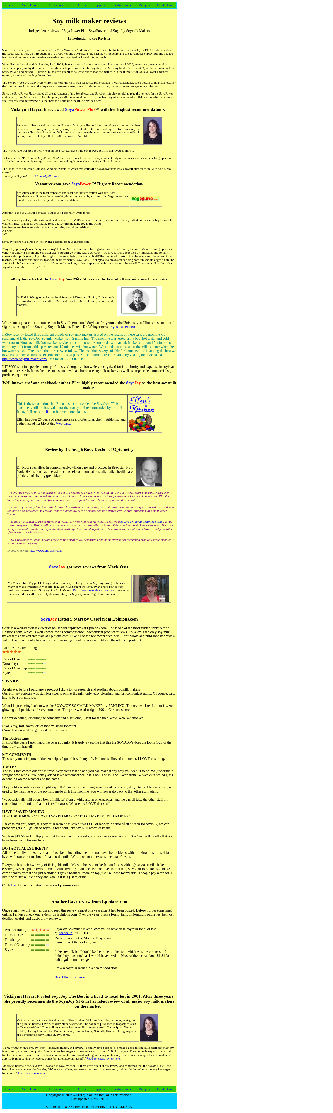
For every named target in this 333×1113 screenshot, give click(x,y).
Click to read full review (45, 176)
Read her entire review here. (104, 1058)
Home (10, 5)
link (49, 412)
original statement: (122, 327)
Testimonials (122, 5)
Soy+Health (30, 5)
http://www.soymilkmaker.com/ (24, 359)
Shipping (98, 5)
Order (82, 5)
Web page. (63, 423)
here (14, 885)
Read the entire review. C (88, 590)
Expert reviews (59, 5)
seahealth (65, 933)
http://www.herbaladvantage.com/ (141, 521)
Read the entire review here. (35, 1073)
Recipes (144, 5)
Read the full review (70, 977)
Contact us (164, 5)
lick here (109, 590)
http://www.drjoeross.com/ (46, 550)
